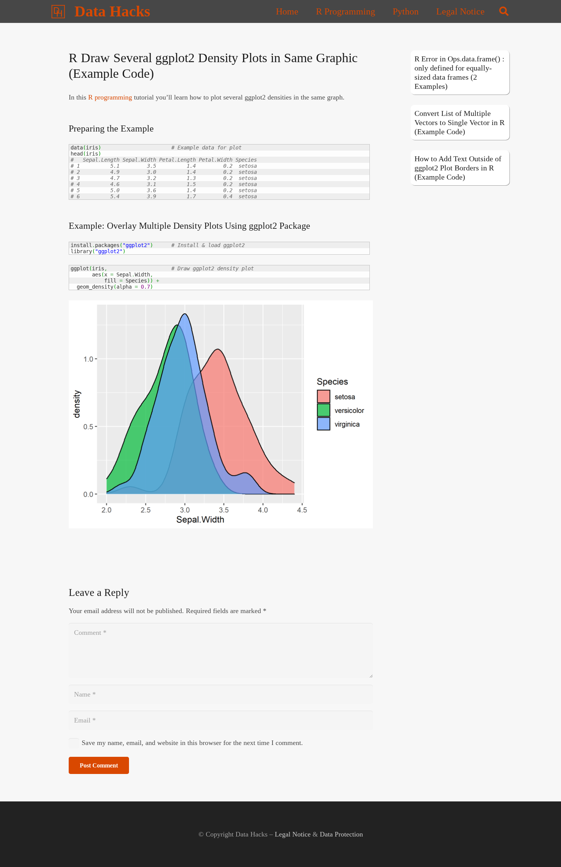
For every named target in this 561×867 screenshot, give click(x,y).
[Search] (503, 11)
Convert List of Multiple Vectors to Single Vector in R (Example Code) (459, 122)
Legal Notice (293, 834)
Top (543, 849)
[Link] (58, 11)
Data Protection (341, 834)
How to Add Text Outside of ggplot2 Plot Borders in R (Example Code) (457, 167)
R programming (110, 97)
